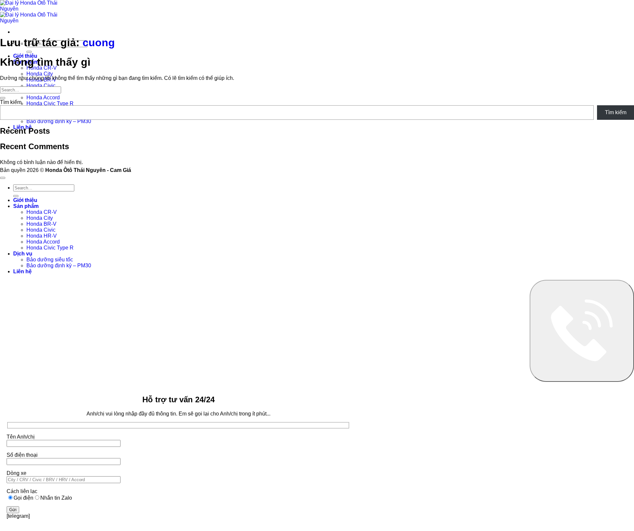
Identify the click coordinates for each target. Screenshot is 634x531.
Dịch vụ (22, 253)
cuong (99, 43)
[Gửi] (29, 52)
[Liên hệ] (582, 331)
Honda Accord (43, 97)
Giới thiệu (25, 200)
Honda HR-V (41, 236)
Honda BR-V (41, 224)
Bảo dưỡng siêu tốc (49, 259)
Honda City (39, 74)
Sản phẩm (26, 206)
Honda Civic (40, 85)
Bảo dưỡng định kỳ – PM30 (58, 121)
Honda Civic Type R (50, 103)
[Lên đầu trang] (2, 178)
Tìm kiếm (10, 102)
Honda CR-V (41, 212)
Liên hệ (22, 271)
